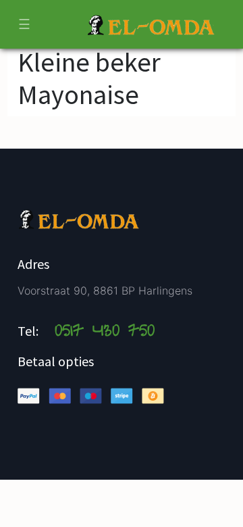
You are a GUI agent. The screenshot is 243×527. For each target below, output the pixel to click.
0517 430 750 (105, 332)
